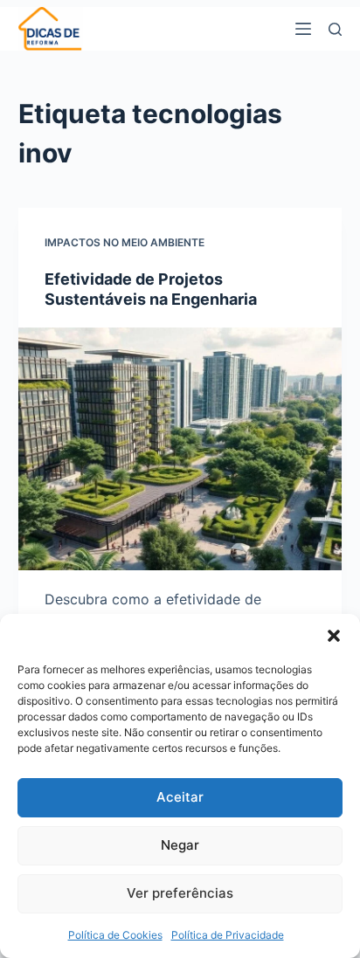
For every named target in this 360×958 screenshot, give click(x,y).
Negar (180, 845)
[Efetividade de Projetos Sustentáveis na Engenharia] (180, 448)
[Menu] (303, 29)
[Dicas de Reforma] (50, 29)
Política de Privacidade (227, 934)
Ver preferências (180, 893)
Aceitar (180, 797)
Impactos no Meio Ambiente (124, 242)
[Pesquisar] (335, 29)
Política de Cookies (115, 934)
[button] (334, 635)
